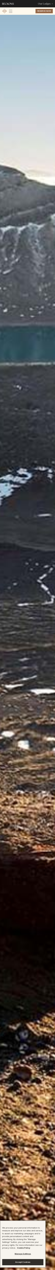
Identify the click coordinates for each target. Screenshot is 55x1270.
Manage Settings (23, 1254)
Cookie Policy (23, 1248)
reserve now (44, 11)
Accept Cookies (23, 1262)
